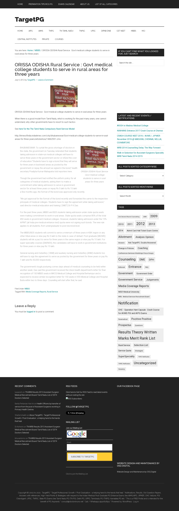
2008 (144, 217)
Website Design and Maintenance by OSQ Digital (136, 472)
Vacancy (121, 369)
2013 (152, 224)
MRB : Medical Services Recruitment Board (133, 297)
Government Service (130, 279)
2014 (120, 230)
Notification (128, 303)
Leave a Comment (45, 80)
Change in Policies (126, 248)
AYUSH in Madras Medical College (132, 125)
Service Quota (124, 350)
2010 (121, 224)
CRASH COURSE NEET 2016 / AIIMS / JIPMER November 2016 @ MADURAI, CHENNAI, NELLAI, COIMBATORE (139, 139)
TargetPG (29, 19)
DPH (151, 259)
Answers (121, 243)
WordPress (127, 502)
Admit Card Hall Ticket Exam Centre (142, 230)
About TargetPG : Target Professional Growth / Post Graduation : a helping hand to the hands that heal (37, 418)
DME (142, 259)
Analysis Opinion (144, 237)
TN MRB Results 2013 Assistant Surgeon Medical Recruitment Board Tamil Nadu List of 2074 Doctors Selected (37, 395)
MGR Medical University (128, 292)
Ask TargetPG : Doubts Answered (142, 243)
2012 (140, 224)
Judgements (152, 279)
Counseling (127, 259)
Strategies (139, 351)
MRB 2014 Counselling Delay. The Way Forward (138, 147)
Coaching (143, 248)
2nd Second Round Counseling (128, 217)
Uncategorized (145, 363)
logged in (31, 311)
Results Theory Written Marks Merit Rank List (137, 335)
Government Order (144, 273)
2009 (154, 216)
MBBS (27, 289)
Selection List (141, 345)
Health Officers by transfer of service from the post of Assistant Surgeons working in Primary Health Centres (38, 407)
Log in (136, 502)
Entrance (135, 267)
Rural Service (52, 292)
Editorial (121, 267)
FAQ (146, 267)
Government (125, 273)
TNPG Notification (143, 357)
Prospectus (124, 325)
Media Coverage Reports (36, 292)
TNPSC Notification (124, 364)
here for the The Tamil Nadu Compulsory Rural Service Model (47, 129)
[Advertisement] (140, 89)
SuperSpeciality (126, 356)
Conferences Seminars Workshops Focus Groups (135, 253)
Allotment (125, 237)
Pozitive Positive (141, 318)
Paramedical (123, 319)
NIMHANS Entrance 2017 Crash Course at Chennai (140, 130)
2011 (130, 224)
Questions (139, 325)
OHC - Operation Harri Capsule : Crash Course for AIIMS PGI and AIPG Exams (138, 311)
